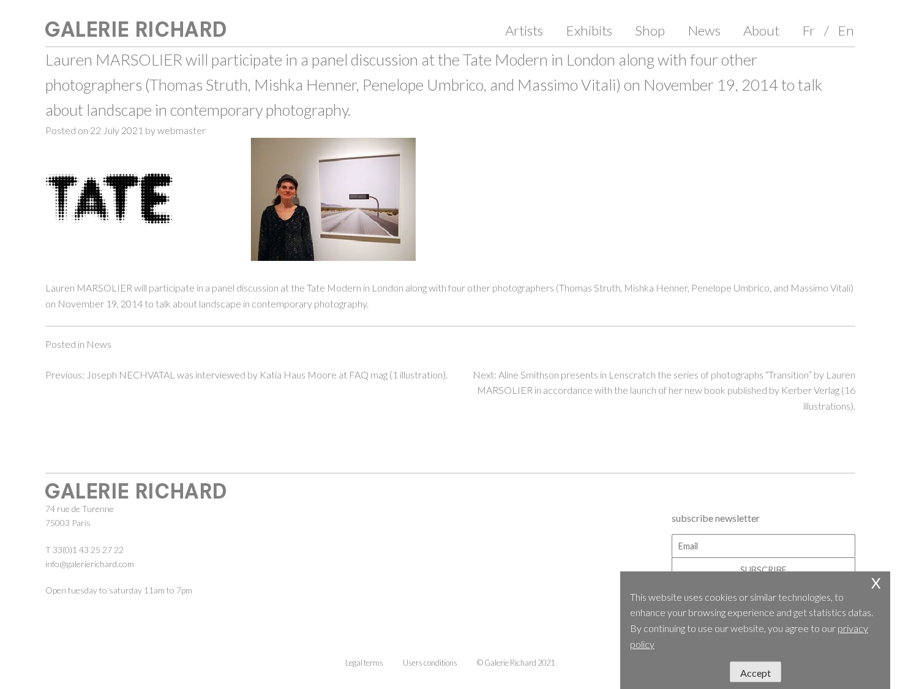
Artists (524, 30)
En (846, 30)
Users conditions (430, 663)
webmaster (181, 130)
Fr (809, 30)
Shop (650, 30)
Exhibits (589, 30)
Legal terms (364, 663)
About (761, 30)
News (704, 30)
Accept (755, 673)
